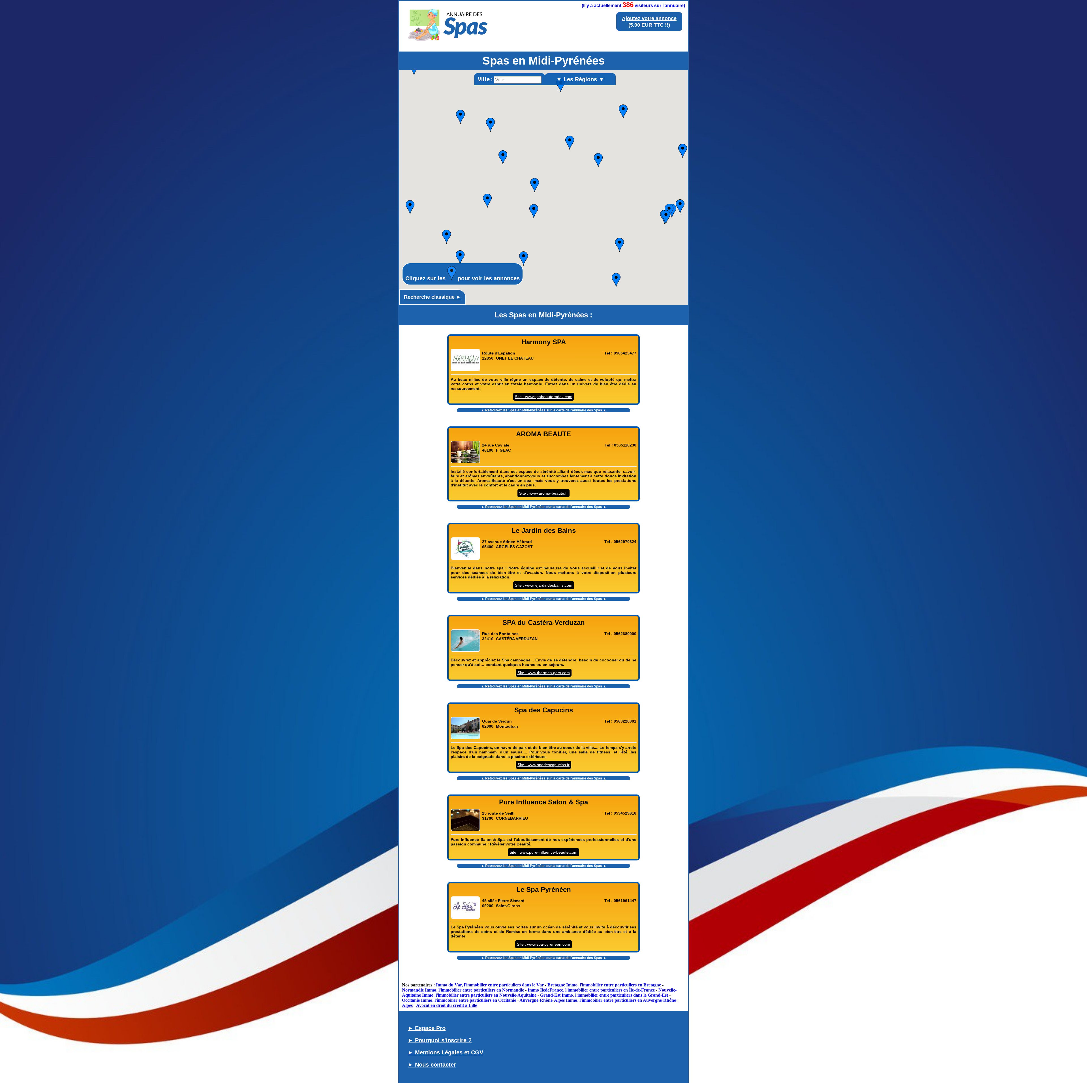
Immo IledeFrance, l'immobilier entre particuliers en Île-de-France (591, 990)
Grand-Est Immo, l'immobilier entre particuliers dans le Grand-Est (604, 995)
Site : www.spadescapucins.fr (543, 764)
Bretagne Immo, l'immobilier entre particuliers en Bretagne (604, 984)
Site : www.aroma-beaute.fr (543, 493)
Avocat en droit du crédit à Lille (446, 1005)
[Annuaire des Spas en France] (448, 43)
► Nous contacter (432, 1064)
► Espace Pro (427, 1028)
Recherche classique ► (432, 297)
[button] (523, 258)
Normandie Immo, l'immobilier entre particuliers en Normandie (463, 990)
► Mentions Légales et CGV (445, 1052)
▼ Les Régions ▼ (580, 79)
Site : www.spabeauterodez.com (543, 396)
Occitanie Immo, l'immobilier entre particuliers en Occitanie (459, 1000)
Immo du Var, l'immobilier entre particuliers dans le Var (490, 984)
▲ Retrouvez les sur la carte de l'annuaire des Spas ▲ (543, 410)
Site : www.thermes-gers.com (543, 672)
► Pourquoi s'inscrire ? (440, 1040)
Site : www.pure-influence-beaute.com (543, 852)
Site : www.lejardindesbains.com (543, 585)
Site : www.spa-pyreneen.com (543, 944)
